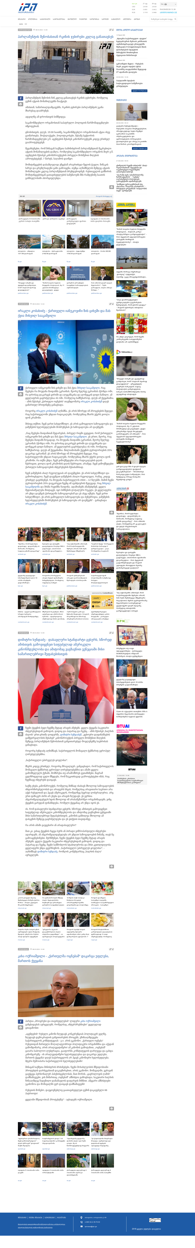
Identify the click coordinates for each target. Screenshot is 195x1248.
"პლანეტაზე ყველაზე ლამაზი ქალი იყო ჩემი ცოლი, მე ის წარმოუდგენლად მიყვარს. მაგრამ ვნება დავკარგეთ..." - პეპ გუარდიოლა (78, 1146)
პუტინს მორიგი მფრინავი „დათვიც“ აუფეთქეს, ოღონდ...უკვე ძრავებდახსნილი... (131, 274)
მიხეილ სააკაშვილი (88, 388)
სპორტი (105, 19)
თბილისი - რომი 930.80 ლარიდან (101, 252)
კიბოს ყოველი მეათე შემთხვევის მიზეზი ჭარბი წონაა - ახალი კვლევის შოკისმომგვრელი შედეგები (29, 902)
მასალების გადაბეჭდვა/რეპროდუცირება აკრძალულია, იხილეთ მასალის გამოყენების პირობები (41, 1225)
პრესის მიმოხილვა (126, 155)
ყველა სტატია (139, 148)
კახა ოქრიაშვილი (90, 1021)
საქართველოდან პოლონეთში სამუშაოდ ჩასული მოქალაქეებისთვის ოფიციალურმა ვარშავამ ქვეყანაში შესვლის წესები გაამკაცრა (102, 583)
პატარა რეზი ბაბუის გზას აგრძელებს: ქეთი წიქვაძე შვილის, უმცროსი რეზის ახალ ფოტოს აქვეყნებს (29, 933)
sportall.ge (21, 1149)
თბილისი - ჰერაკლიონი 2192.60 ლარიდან (52, 252)
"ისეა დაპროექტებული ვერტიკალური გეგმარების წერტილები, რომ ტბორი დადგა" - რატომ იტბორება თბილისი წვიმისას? (131, 305)
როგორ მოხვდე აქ (104, 196)
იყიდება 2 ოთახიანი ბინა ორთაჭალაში (53, 1171)
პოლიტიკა (32, 19)
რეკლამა (61, 1218)
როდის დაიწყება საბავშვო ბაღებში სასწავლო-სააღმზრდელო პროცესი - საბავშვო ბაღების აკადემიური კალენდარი (102, 904)
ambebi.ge (22, 554)
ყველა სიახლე (139, 91)
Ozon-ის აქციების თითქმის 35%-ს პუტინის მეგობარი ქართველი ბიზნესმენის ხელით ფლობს (131, 714)
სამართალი (45, 19)
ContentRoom (108, 593)
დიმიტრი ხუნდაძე (70, 734)
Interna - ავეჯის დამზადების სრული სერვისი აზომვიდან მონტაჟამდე (29, 614)
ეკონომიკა (94, 19)
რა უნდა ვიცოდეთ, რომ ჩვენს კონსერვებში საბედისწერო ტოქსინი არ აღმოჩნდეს (130, 339)
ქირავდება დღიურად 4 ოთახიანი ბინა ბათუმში (101, 1171)
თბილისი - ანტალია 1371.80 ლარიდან (26, 252)
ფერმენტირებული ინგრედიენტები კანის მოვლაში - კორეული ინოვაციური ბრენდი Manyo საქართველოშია (101, 616)
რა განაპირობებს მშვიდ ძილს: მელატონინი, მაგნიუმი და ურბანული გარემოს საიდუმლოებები (53, 901)
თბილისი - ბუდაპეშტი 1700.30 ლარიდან (76, 252)
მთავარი (21, 19)
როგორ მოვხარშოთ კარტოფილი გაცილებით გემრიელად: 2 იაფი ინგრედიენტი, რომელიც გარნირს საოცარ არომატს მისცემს (101, 935)
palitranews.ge (72, 586)
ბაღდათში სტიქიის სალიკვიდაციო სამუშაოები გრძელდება (129, 83)
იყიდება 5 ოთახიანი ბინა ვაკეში (28, 1171)
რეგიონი (83, 19)
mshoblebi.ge (72, 908)
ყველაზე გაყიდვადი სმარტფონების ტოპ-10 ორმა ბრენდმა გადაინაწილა (27, 579)
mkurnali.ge (22, 908)
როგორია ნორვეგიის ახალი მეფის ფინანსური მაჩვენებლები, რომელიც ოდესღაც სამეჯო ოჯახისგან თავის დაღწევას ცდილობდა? (53, 581)
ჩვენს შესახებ (35, 1218)
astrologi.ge (71, 1149)
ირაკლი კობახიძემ (91, 401)
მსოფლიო (72, 19)
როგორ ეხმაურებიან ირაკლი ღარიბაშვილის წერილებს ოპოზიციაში (77, 578)
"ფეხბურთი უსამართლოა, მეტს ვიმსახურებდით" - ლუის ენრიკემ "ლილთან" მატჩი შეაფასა (29, 1142)
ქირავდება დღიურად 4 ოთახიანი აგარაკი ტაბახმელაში (76, 1172)
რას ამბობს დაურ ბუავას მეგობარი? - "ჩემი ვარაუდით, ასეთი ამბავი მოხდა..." (101, 286)
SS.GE (22, 196)
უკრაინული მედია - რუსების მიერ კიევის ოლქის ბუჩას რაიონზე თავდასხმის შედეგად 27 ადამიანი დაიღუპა (131, 68)
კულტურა (127, 19)
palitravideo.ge (23, 293)
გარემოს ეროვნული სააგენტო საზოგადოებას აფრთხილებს (77, 285)
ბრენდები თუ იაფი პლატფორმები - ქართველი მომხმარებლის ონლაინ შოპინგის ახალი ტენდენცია (129, 652)
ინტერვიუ (121, 100)
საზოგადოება (59, 19)
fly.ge (20, 261)
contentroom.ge (23, 622)
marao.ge (21, 940)
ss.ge (20, 1180)
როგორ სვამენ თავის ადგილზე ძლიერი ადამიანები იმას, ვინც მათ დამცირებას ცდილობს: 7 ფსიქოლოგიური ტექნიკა (78, 934)
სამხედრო (115, 19)
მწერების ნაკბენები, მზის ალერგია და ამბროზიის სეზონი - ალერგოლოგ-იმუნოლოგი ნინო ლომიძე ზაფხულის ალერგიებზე (53, 616)
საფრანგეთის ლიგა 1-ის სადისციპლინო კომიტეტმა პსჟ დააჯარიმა (53, 1141)
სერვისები (50, 1218)
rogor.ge (70, 940)
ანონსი (137, 19)
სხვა (21, 24)
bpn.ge (134, 3)
